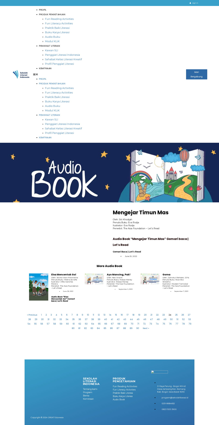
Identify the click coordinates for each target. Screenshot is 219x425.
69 (125, 323)
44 (131, 319)
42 (118, 319)
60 (67, 323)
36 (80, 319)
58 (54, 323)
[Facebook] (184, 3)
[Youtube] (180, 3)
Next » (146, 328)
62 (80, 323)
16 (122, 314)
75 (164, 323)
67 (112, 323)
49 (164, 319)
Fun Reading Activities (59, 18)
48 (158, 319)
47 (151, 319)
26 (182, 314)
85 (105, 328)
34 (67, 319)
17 (128, 314)
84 (98, 328)
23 (163, 314)
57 (48, 323)
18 (133, 314)
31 (48, 319)
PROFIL (42, 9)
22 (157, 314)
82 (85, 328)
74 (157, 323)
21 (151, 314)
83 (92, 328)
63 (86, 323)
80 (73, 328)
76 (170, 323)
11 (93, 314)
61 (74, 323)
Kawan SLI (51, 50)
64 (92, 323)
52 (183, 319)
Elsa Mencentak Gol (63, 274)
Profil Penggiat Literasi (59, 63)
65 (99, 323)
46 (144, 319)
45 (138, 319)
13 (104, 314)
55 (35, 323)
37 (86, 319)
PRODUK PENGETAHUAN (52, 14)
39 (99, 319)
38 (92, 319)
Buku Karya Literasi (57, 32)
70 (132, 323)
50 (171, 319)
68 (119, 323)
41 (112, 319)
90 (137, 328)
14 (110, 314)
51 (177, 319)
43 (124, 319)
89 (131, 328)
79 (190, 323)
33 (60, 319)
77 (176, 323)
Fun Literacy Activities (59, 23)
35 (73, 319)
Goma (166, 274)
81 (79, 328)
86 (111, 328)
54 (29, 323)
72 (144, 323)
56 (42, 323)
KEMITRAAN (45, 68)
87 (118, 328)
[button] (109, 74)
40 (105, 319)
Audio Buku (52, 36)
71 (138, 323)
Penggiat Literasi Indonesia (62, 54)
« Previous (32, 314)
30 (42, 319)
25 (176, 314)
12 (99, 314)
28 (29, 319)
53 (189, 319)
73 (150, 323)
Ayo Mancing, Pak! (119, 274)
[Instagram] (177, 3)
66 (105, 323)
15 (116, 314)
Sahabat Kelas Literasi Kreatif (63, 59)
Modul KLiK (52, 41)
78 (183, 323)
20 (145, 314)
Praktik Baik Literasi (57, 27)
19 (139, 314)
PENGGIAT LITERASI (49, 45)
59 (61, 323)
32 (54, 319)
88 (124, 328)
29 (36, 319)
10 (88, 314)
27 (189, 314)
